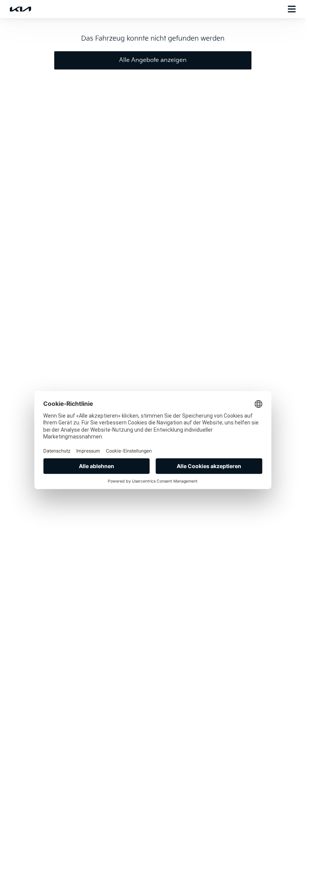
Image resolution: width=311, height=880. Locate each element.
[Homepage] (20, 9)
